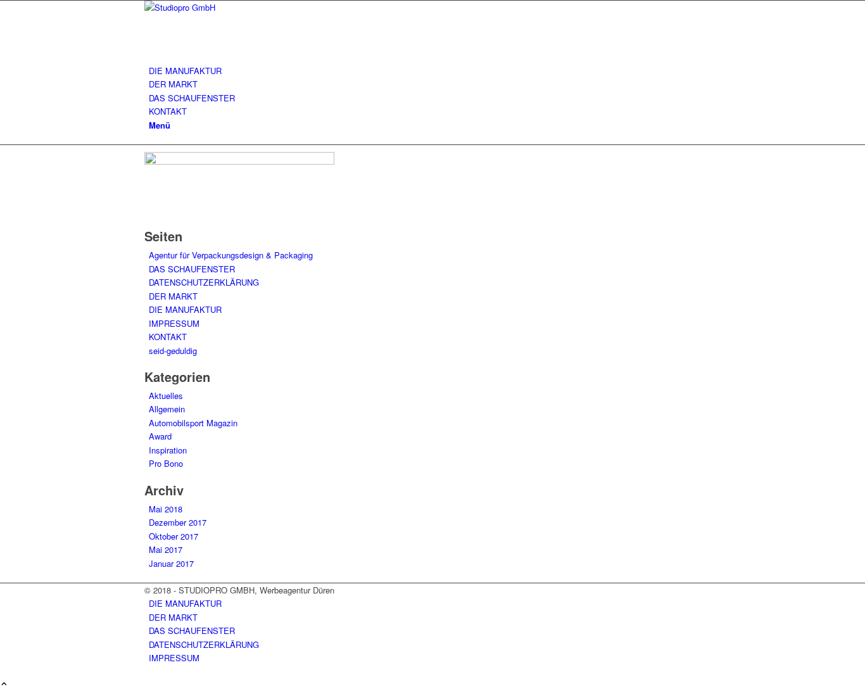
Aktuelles (166, 396)
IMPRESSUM (174, 323)
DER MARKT (173, 296)
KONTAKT (168, 337)
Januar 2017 (171, 563)
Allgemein (167, 409)
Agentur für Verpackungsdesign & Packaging (231, 255)
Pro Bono (166, 463)
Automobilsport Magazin (193, 423)
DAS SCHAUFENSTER (192, 269)
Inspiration (168, 450)
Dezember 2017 (177, 522)
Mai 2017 (165, 549)
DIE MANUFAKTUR (185, 309)
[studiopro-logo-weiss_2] (239, 7)
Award (160, 436)
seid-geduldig (173, 351)
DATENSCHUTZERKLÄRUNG (204, 282)
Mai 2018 (165, 509)
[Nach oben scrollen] (4, 684)
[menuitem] (435, 70)
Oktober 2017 (173, 536)
